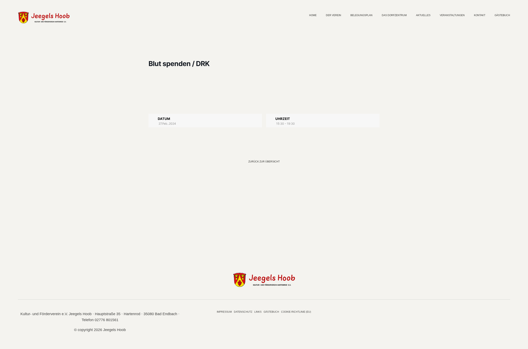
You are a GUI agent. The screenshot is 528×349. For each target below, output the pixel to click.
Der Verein (333, 15)
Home (313, 15)
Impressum (224, 311)
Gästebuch (502, 15)
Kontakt (479, 15)
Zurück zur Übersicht (264, 161)
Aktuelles (423, 15)
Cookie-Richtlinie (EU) (296, 311)
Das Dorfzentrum (394, 15)
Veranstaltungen (452, 15)
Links (258, 311)
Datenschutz (243, 311)
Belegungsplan (361, 15)
